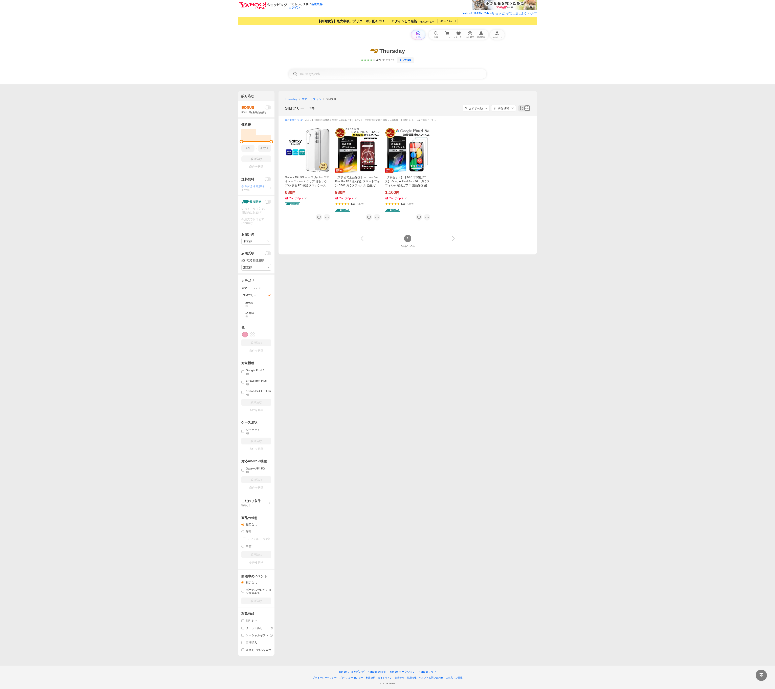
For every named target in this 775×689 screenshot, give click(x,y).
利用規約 (370, 677)
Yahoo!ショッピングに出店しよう (505, 13)
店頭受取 (247, 253)
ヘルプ (532, 13)
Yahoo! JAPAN (472, 13)
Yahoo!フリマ (427, 671)
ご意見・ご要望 (454, 677)
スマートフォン (311, 99)
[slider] (241, 141)
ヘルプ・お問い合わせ (431, 677)
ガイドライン (385, 677)
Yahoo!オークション (403, 671)
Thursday (291, 99)
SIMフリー (294, 108)
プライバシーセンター (351, 677)
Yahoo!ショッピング (351, 671)
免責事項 (399, 677)
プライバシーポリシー (324, 677)
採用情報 (412, 677)
